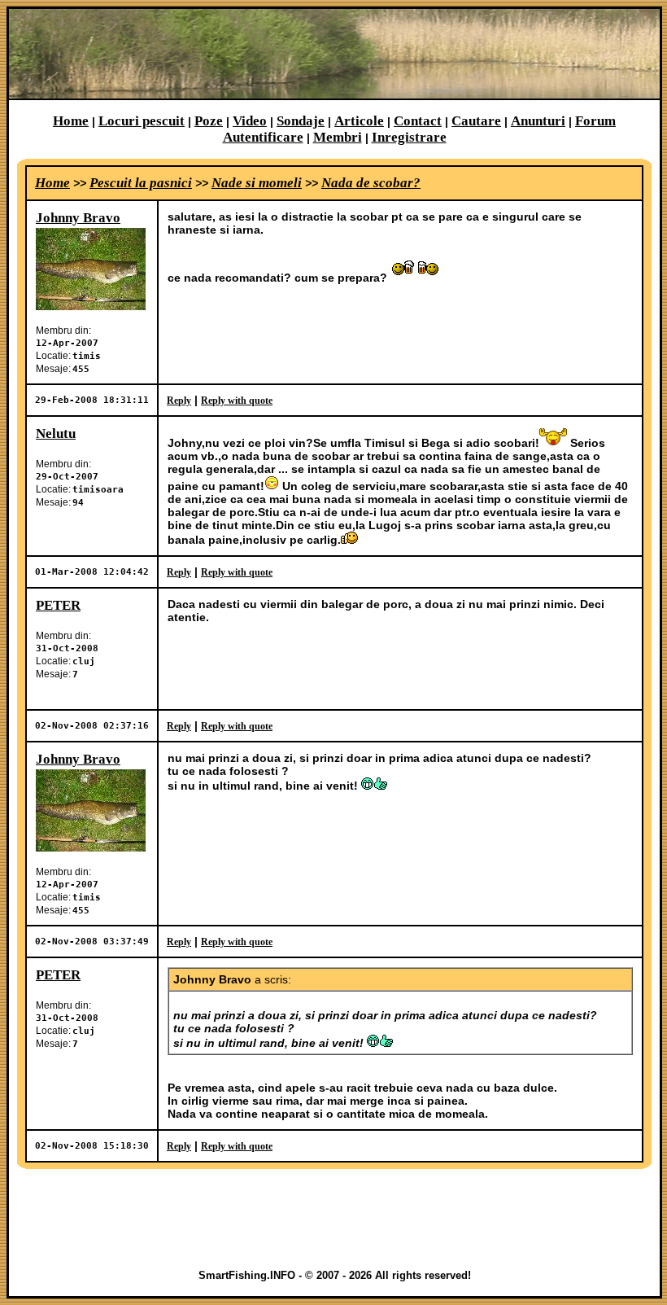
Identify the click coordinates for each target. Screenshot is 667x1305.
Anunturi (538, 121)
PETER (58, 605)
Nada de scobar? (371, 182)
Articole (359, 121)
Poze (208, 121)
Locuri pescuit (141, 121)
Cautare (476, 121)
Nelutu (56, 433)
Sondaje (301, 121)
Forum (595, 121)
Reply (179, 400)
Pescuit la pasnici (140, 182)
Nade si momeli (256, 182)
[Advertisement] (334, 1218)
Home (71, 121)
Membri (337, 137)
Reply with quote (236, 400)
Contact (418, 121)
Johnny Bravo (78, 218)
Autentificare (263, 137)
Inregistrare (409, 137)
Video (250, 121)
